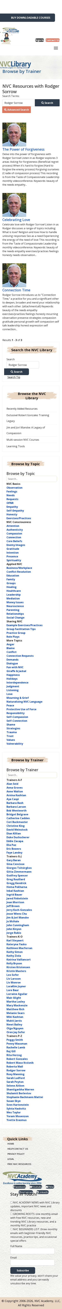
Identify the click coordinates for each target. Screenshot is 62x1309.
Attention (13, 526)
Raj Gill (11, 1051)
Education (13, 575)
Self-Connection (17, 720)
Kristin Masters (16, 971)
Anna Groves (15, 787)
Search (48, 103)
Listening (13, 690)
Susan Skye (14, 1101)
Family (11, 579)
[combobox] (18, 102)
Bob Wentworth (17, 810)
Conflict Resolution (19, 571)
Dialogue (12, 663)
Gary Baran (14, 860)
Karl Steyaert (15, 940)
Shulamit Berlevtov (19, 1093)
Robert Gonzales (17, 1059)
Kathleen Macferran (19, 948)
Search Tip (13, 377)
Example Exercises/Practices (24, 625)
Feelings (12, 491)
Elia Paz (11, 845)
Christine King (16, 826)
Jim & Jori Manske (18, 917)
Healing (12, 587)
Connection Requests (20, 656)
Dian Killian (14, 833)
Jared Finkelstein (17, 898)
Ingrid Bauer (14, 894)
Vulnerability (15, 743)
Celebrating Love (16, 219)
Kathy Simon (15, 952)
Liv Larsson (14, 978)
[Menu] (56, 49)
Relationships (15, 613)
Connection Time (16, 290)
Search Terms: (10, 96)
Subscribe (23, 1270)
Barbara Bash (15, 803)
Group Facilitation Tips (21, 629)
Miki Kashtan (15, 1017)
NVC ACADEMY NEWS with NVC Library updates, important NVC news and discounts (35, 1206)
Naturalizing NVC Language (24, 701)
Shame (11, 724)
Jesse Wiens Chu (17, 913)
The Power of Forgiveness (23, 149)
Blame (11, 648)
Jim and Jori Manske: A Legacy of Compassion (26, 430)
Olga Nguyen (15, 1028)
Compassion (14, 533)
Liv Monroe (14, 982)
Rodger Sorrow (16, 1070)
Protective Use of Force (21, 709)
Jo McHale (13, 921)
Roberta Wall (15, 1066)
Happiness (13, 675)
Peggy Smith (15, 1040)
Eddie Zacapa (15, 841)
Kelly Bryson (14, 963)
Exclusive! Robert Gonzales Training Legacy (28, 418)
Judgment (13, 686)
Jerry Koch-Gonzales (19, 910)
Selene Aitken (15, 1085)
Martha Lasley (16, 1001)
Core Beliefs (14, 541)
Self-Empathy (15, 510)
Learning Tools (16, 446)
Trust (10, 736)
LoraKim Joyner (16, 986)
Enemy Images (16, 545)
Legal (10, 1158)
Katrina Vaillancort (19, 959)
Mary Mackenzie (17, 1005)
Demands (12, 659)
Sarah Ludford (16, 1078)
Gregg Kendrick (16, 883)
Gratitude (13, 549)
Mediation (13, 598)
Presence (12, 556)
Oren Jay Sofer (16, 1032)
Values (11, 740)
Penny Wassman (17, 1043)
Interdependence (17, 682)
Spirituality (14, 560)
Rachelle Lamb (16, 1047)
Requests (12, 499)
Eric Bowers (14, 848)
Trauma (12, 732)
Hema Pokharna (17, 887)
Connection (14, 537)
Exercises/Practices (19, 518)
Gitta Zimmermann (19, 871)
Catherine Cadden (18, 818)
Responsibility (15, 713)
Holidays (12, 678)
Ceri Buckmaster (17, 822)
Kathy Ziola (14, 955)
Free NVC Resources (19, 1164)
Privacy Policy (15, 1153)
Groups (11, 583)
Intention (13, 552)
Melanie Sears (15, 1013)
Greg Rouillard (16, 879)
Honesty (12, 514)
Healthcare (14, 591)
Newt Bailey (14, 1024)
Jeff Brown (13, 906)
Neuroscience (15, 606)
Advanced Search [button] (18, 109)
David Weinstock (17, 829)
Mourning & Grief (18, 698)
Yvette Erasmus (17, 1120)
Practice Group (16, 633)
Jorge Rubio (14, 933)
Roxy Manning (15, 1074)
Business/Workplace (19, 568)
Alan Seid (12, 784)
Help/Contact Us (17, 1148)
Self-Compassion (17, 717)
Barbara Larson (16, 806)
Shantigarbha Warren (20, 1089)
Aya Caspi (13, 799)
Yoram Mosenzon (18, 1116)
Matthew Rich (15, 1009)
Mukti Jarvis (14, 1020)
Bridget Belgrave (17, 814)
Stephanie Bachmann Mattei (25, 1097)
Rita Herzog (14, 1055)
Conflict (12, 652)
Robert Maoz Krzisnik (20, 1062)
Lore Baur (13, 990)
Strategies (13, 728)
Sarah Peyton (15, 1082)
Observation (14, 487)
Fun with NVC (15, 667)
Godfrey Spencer (17, 875)
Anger (10, 644)
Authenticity (15, 529)
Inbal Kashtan (15, 891)
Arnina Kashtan (16, 795)
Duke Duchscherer (18, 837)
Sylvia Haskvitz (16, 1108)
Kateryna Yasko (17, 944)
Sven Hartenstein (18, 1104)
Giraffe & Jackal (16, 671)
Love (10, 694)
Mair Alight (14, 998)
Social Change (15, 617)
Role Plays (13, 636)
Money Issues (15, 602)
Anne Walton (15, 791)
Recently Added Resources (22, 408)
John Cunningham (18, 925)
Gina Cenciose (15, 864)
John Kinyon (14, 929)
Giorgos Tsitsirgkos (19, 868)
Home (10, 1143)
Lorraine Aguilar (17, 994)
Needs (11, 495)
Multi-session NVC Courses (23, 439)
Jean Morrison (15, 902)
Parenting (13, 610)
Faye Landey (14, 852)
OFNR (10, 503)
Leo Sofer (13, 975)
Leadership (14, 594)
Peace (10, 705)
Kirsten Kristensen (18, 967)
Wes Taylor (14, 1112)
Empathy (12, 507)
